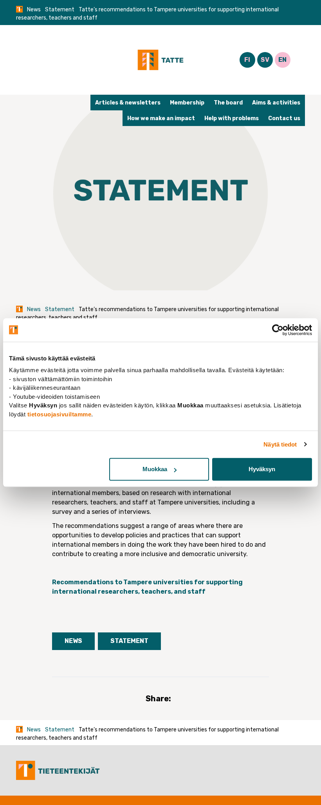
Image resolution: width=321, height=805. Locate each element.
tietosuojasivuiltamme (59, 414)
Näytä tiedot (280, 444)
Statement (59, 9)
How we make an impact (161, 118)
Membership (187, 102)
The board (228, 102)
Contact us (284, 118)
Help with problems (231, 118)
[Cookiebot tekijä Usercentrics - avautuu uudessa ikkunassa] (277, 330)
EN (282, 59)
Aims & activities (276, 102)
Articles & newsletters (127, 102)
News (34, 9)
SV (265, 59)
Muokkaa (154, 469)
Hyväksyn (262, 469)
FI (247, 59)
